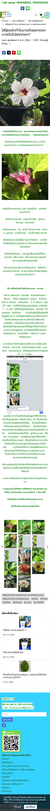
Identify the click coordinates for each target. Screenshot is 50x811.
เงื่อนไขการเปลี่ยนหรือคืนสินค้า (15, 780)
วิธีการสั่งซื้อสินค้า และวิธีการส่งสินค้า (18, 769)
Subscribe (7, 719)
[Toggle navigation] (47, 15)
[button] (35, 15)
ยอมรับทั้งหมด (30, 807)
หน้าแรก (5, 759)
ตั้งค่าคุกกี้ (18, 807)
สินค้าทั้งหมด (7, 762)
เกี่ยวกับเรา (7, 791)
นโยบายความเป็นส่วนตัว (12, 784)
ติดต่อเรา (6, 787)
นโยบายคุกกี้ (33, 802)
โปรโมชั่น (6, 776)
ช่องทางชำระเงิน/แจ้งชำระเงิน (15, 766)
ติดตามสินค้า (7, 773)
